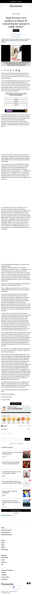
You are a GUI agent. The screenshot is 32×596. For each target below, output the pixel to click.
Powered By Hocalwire (5, 592)
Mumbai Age (4, 557)
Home (2, 527)
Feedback (4, 574)
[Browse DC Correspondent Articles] (4, 408)
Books (16, 30)
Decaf (2, 560)
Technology (4, 549)
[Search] (30, 6)
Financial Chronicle (6, 534)
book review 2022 (16, 403)
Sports (3, 542)
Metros (3, 547)
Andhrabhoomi (5, 532)
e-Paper (11, 1)
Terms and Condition (7, 570)
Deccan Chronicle (6, 530)
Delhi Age (4, 555)
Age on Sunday (17, 1)
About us (3, 562)
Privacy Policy (5, 577)
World (2, 545)
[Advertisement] (16, 140)
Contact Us (4, 579)
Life (2, 564)
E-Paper (3, 572)
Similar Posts (6, 515)
